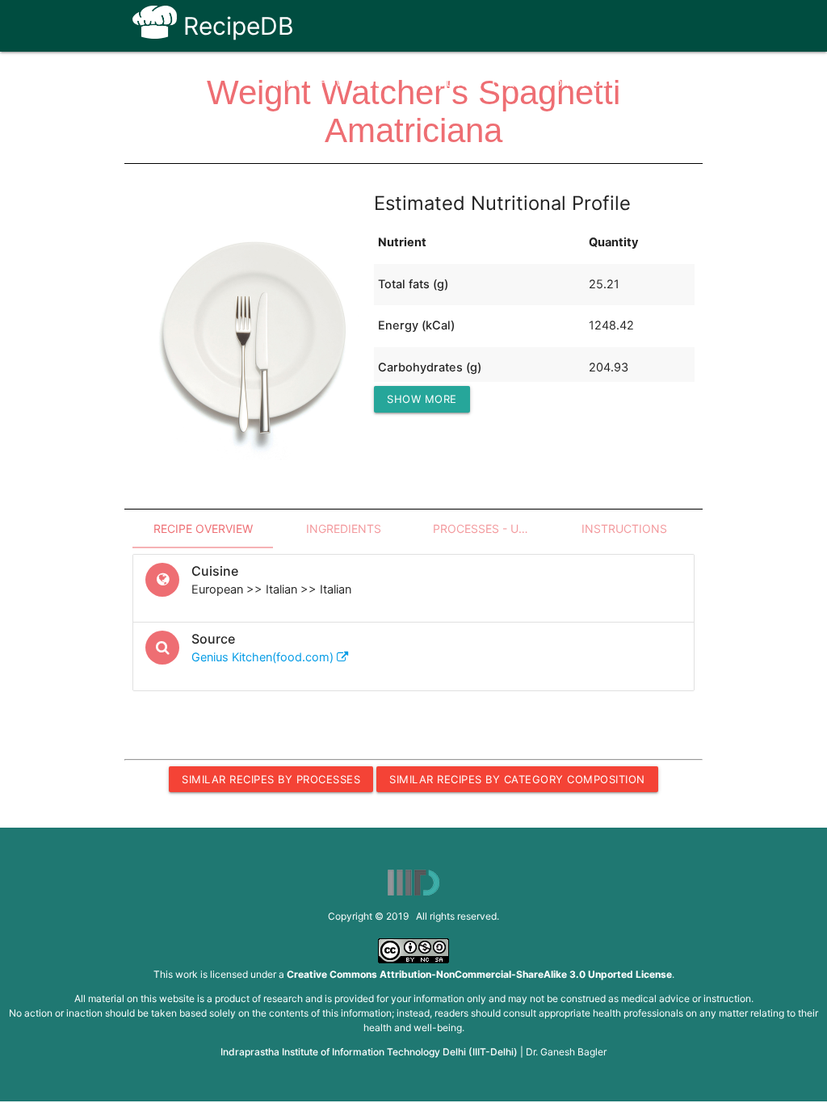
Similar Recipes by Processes (271, 779)
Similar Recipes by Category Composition (517, 779)
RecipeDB (235, 25)
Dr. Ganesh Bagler (566, 1052)
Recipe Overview (203, 528)
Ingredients (343, 528)
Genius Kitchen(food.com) (264, 657)
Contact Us (577, 82)
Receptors (440, 82)
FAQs (507, 82)
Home (279, 82)
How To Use (354, 82)
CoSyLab (657, 82)
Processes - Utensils (493, 528)
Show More (422, 398)
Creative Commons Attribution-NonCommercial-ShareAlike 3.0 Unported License (479, 974)
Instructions (624, 528)
